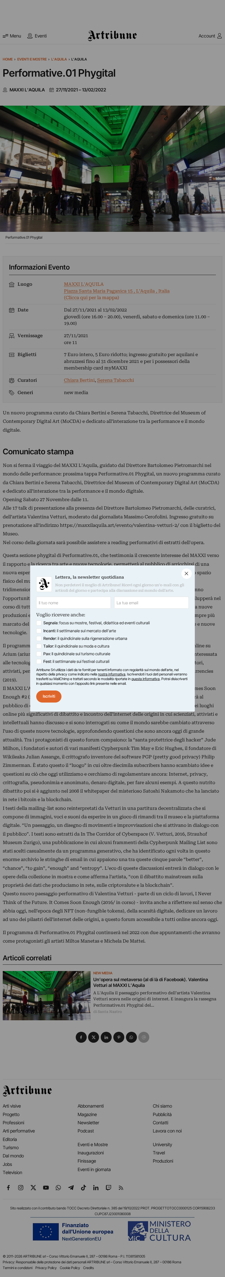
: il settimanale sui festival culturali (76, 661)
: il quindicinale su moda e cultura (76, 646)
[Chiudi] (186, 573)
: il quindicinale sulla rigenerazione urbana (85, 638)
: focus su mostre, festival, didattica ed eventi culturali (96, 622)
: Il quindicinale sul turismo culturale (76, 653)
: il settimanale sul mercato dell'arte (79, 630)
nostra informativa (111, 674)
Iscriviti (49, 696)
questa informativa (145, 679)
